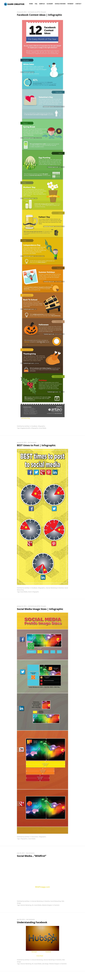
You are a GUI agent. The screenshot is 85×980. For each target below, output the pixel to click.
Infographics (41, 426)
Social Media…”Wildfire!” (31, 856)
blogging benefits (25, 428)
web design (45, 963)
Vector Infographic (33, 592)
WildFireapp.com (42, 887)
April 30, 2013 (21, 919)
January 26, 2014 (21, 12)
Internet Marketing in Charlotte (55, 588)
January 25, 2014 (21, 606)
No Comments (32, 442)
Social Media (42, 428)
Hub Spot (34, 952)
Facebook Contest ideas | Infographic (39, 14)
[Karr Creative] (14, 4)
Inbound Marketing (37, 960)
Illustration (35, 837)
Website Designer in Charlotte (50, 905)
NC (33, 905)
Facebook (48, 952)
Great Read (40, 956)
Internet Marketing (25, 905)
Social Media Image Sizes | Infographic (40, 609)
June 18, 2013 (20, 853)
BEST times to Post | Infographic (36, 445)
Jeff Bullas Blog (25, 418)
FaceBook (34, 426)
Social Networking (55, 901)
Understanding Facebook (32, 922)
